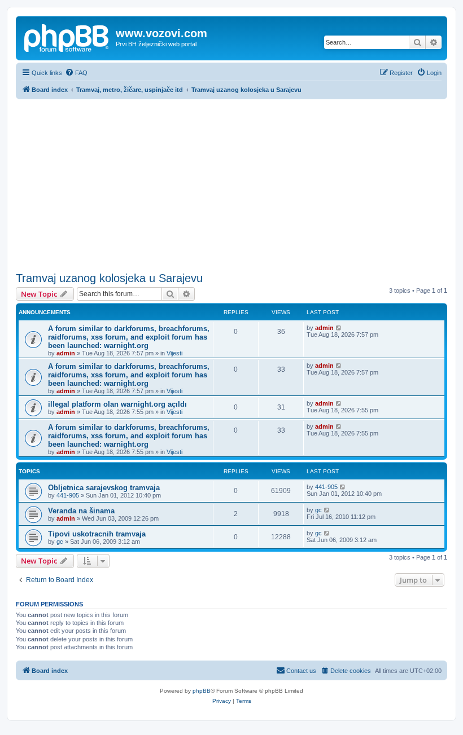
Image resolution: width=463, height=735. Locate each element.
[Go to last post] (339, 327)
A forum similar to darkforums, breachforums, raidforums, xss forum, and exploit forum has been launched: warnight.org (128, 337)
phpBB (202, 691)
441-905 (67, 495)
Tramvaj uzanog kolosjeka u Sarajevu (109, 278)
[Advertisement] (231, 184)
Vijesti (174, 353)
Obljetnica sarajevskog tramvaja (104, 487)
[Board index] (67, 37)
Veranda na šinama (81, 511)
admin (65, 353)
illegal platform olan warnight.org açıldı (117, 404)
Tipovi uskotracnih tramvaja (97, 534)
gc (318, 510)
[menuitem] (76, 73)
